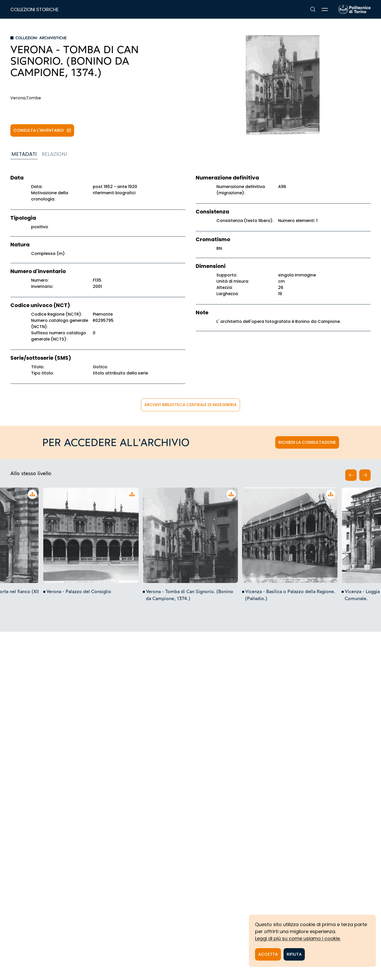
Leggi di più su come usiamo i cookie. (298, 938)
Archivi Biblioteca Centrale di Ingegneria (190, 405)
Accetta (268, 954)
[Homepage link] (354, 9)
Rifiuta (294, 954)
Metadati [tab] (24, 154)
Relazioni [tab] (54, 154)
